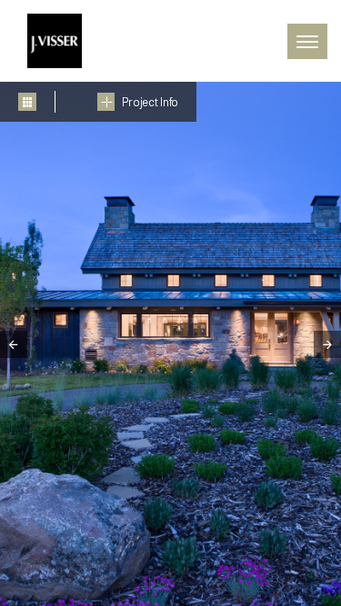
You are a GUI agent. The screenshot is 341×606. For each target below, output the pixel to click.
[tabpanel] (170, 344)
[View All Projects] (27, 102)
